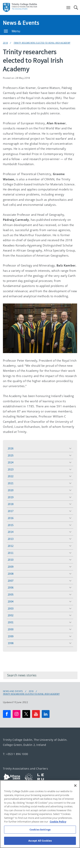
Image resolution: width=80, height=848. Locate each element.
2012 (10, 546)
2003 (10, 608)
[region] (40, 814)
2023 (10, 469)
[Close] (75, 785)
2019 (10, 497)
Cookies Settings (40, 829)
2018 (5, 42)
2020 (10, 490)
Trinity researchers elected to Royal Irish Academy (42, 42)
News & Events (21, 22)
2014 (10, 532)
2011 (10, 553)
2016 (10, 518)
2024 (10, 462)
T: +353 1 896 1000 (15, 754)
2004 (10, 601)
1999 (10, 636)
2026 (10, 448)
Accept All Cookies (40, 840)
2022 (10, 476)
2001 (10, 622)
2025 (10, 455)
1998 (10, 643)
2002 (10, 615)
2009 (10, 566)
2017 (10, 511)
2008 (10, 573)
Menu (16, 31)
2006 (10, 587)
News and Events (13, 691)
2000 (10, 629)
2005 (10, 594)
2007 (10, 580)
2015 (10, 525)
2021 (10, 483)
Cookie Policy (58, 821)
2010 (10, 559)
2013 (10, 539)
